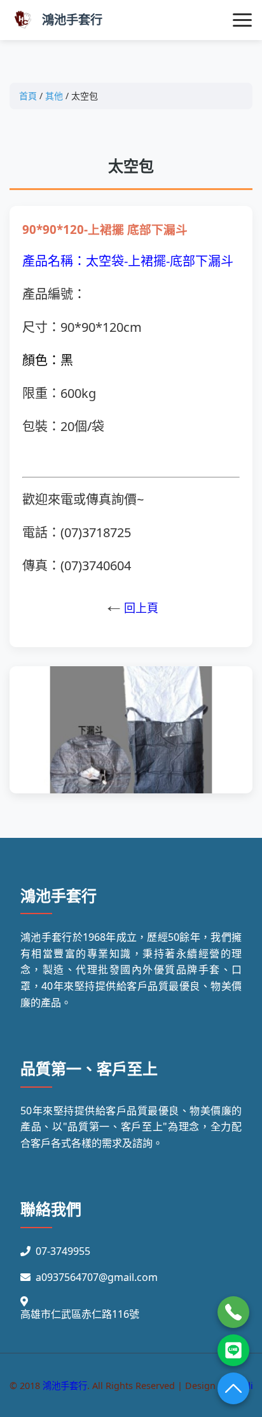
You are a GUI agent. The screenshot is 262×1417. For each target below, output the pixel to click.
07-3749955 (63, 1251)
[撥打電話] (233, 1312)
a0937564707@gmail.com (97, 1277)
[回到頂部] (233, 1388)
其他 (54, 96)
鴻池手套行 (72, 19)
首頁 (28, 96)
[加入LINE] (233, 1350)
